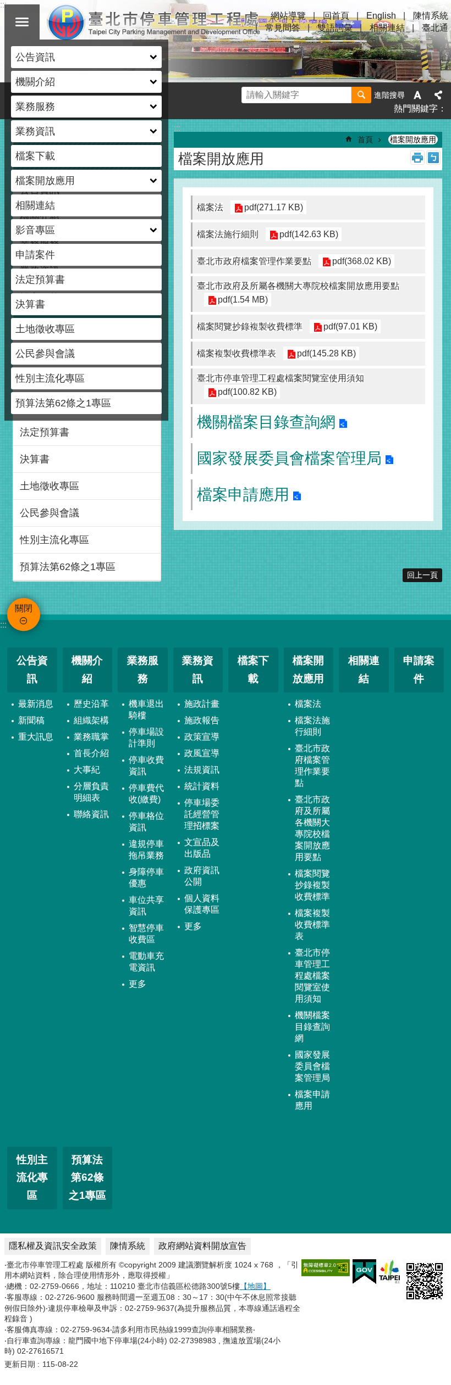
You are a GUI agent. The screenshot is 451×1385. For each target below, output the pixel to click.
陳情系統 (430, 15)
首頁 (365, 139)
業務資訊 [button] (35, 131)
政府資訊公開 (201, 875)
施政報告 (201, 720)
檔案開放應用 (413, 139)
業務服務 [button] (35, 106)
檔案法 (308, 703)
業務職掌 (91, 736)
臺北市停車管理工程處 (154, 22)
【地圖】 (255, 1286)
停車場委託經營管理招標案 (201, 814)
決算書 (30, 304)
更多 (137, 984)
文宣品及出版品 (201, 847)
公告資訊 (32, 669)
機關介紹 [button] (35, 81)
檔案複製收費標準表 (312, 924)
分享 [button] (438, 95)
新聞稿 (31, 720)
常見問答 (282, 27)
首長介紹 (91, 753)
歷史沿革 (91, 703)
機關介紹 (87, 669)
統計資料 (201, 786)
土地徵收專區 (45, 328)
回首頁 (336, 15)
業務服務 (142, 669)
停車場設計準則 (146, 737)
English (381, 15)
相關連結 (35, 205)
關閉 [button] (22, 22)
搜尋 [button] (361, 95)
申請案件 (35, 254)
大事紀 (87, 769)
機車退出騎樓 (146, 709)
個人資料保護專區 (201, 903)
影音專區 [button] (35, 230)
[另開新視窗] (325, 1267)
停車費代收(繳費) (146, 793)
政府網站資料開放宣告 (202, 1245)
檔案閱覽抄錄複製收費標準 (312, 885)
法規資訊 (201, 769)
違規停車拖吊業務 (146, 849)
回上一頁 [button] (422, 575)
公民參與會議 (45, 353)
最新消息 (35, 703)
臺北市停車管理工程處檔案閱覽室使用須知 (312, 975)
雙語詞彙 (335, 27)
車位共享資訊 (146, 905)
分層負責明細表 (91, 791)
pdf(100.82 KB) (247, 391)
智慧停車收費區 (146, 933)
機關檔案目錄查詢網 (266, 422)
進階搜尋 (389, 95)
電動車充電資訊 (146, 961)
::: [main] (177, 128)
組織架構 (91, 720)
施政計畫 (201, 703)
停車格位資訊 (146, 821)
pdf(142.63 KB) (308, 234)
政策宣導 (201, 736)
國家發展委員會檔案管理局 (289, 458)
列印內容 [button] (417, 157)
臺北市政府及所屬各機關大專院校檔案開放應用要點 (312, 828)
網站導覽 (288, 15)
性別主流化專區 (50, 378)
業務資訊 (197, 669)
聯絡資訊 (91, 814)
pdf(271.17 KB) (273, 207)
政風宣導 (201, 753)
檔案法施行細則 (312, 726)
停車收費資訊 (146, 765)
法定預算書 (40, 279)
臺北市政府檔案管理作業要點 (312, 766)
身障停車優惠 (146, 877)
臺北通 (435, 27)
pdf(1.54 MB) (243, 299)
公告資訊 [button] (35, 57)
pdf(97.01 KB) (350, 326)
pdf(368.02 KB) (361, 261)
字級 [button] (417, 95)
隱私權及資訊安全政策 (53, 1245)
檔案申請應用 (243, 494)
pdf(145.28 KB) (326, 353)
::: (3, 624)
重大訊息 (35, 736)
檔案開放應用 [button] (45, 180)
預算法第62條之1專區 (63, 403)
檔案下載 (35, 155)
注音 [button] (433, 157)
